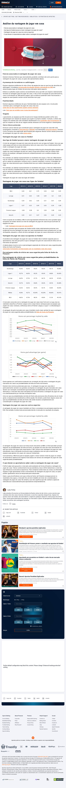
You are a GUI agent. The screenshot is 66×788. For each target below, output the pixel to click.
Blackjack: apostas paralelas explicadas (32, 528)
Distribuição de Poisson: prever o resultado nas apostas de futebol (41, 543)
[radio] (16, 599)
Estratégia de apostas (9, 69)
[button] (3, 9)
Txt (45, 70)
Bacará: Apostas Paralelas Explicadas (31, 576)
